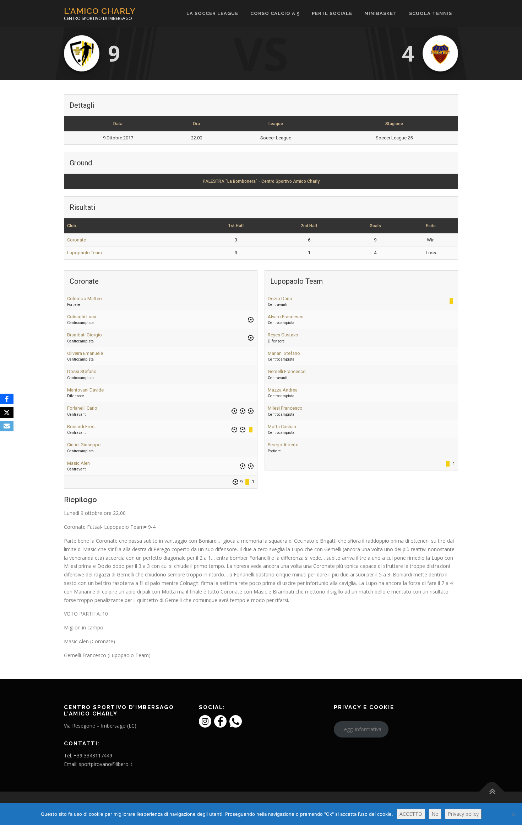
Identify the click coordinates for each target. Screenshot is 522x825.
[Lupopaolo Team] (440, 53)
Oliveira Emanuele (85, 353)
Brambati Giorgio (84, 334)
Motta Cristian (282, 426)
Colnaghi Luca (81, 316)
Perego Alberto (283, 444)
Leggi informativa (361, 729)
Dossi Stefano (82, 371)
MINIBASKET (380, 13)
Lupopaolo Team (84, 252)
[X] (6, 412)
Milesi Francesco (285, 408)
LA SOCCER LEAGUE (212, 13)
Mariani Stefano (284, 353)
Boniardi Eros (80, 426)
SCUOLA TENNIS (430, 13)
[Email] (6, 426)
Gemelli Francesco (287, 371)
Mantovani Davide (85, 390)
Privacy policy (463, 813)
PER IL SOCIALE (332, 13)
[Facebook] (6, 399)
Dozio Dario (280, 298)
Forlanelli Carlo (82, 408)
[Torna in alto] (492, 791)
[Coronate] (81, 53)
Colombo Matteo (84, 298)
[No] (513, 814)
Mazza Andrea (283, 390)
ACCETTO (410, 813)
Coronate (76, 240)
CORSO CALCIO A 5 (275, 13)
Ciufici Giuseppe (83, 444)
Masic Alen (78, 463)
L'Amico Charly (100, 11)
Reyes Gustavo (283, 334)
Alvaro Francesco (286, 316)
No (435, 813)
